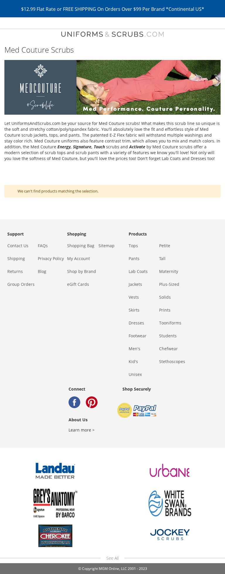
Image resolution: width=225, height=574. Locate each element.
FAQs (43, 245)
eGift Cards (78, 284)
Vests (134, 297)
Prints (165, 310)
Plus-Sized (169, 284)
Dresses (136, 323)
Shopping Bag (80, 245)
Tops (133, 245)
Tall (162, 258)
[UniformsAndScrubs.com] (112, 34)
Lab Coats (138, 271)
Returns (15, 271)
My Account (78, 258)
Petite (164, 245)
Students (168, 335)
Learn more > (82, 430)
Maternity (168, 271)
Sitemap (106, 245)
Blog (42, 271)
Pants (134, 258)
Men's (134, 348)
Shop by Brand (81, 271)
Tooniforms (170, 323)
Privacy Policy (51, 258)
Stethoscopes (172, 361)
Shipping (16, 258)
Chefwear (168, 348)
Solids (165, 297)
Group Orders (21, 284)
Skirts (134, 310)
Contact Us (17, 245)
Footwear (137, 335)
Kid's (133, 361)
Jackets (135, 284)
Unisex (135, 374)
